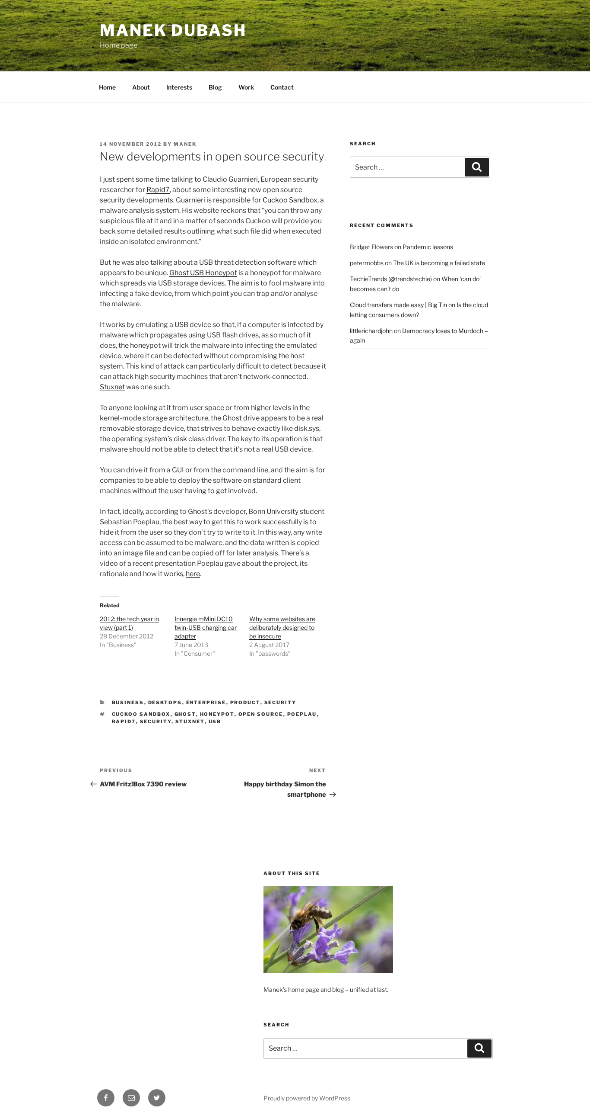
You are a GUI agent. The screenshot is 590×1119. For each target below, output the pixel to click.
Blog (215, 87)
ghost (185, 714)
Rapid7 (158, 190)
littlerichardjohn (371, 330)
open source (260, 714)
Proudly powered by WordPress (306, 1098)
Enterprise (206, 702)
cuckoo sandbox (141, 714)
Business (128, 702)
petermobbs (367, 262)
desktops (165, 702)
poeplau (302, 714)
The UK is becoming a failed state (439, 262)
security (155, 721)
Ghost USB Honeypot (203, 273)
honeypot (217, 714)
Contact (282, 87)
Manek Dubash (173, 30)
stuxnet (190, 721)
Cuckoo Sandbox (290, 200)
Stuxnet (112, 387)
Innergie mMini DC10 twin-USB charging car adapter (205, 627)
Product (245, 702)
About (141, 87)
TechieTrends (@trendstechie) (391, 278)
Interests (179, 87)
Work (246, 87)
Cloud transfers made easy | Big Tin (398, 304)
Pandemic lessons (428, 246)
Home (107, 87)
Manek (185, 144)
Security (280, 702)
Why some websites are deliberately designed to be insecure (282, 627)
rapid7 (124, 721)
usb (215, 721)
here (193, 574)
